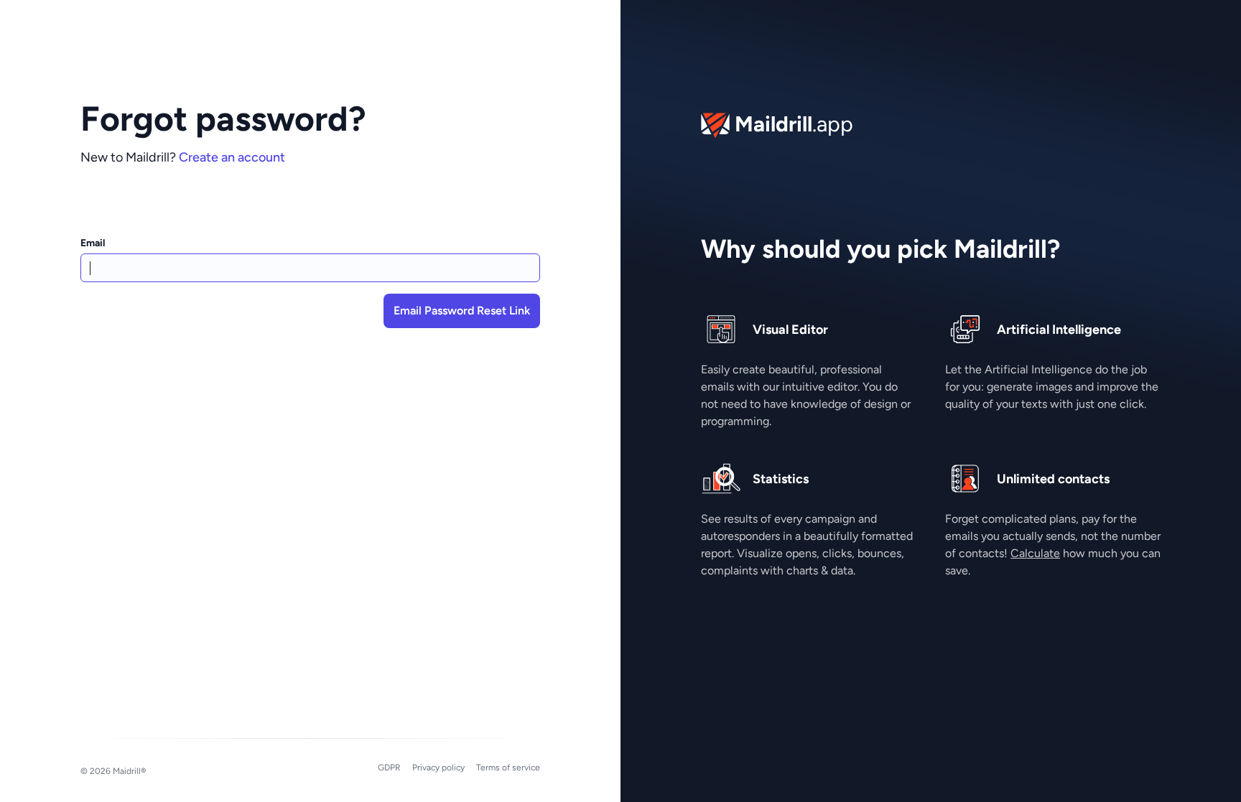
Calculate (1035, 553)
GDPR (389, 768)
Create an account (232, 157)
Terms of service (508, 768)
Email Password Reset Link (462, 310)
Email (92, 243)
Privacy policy (438, 768)
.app (794, 123)
